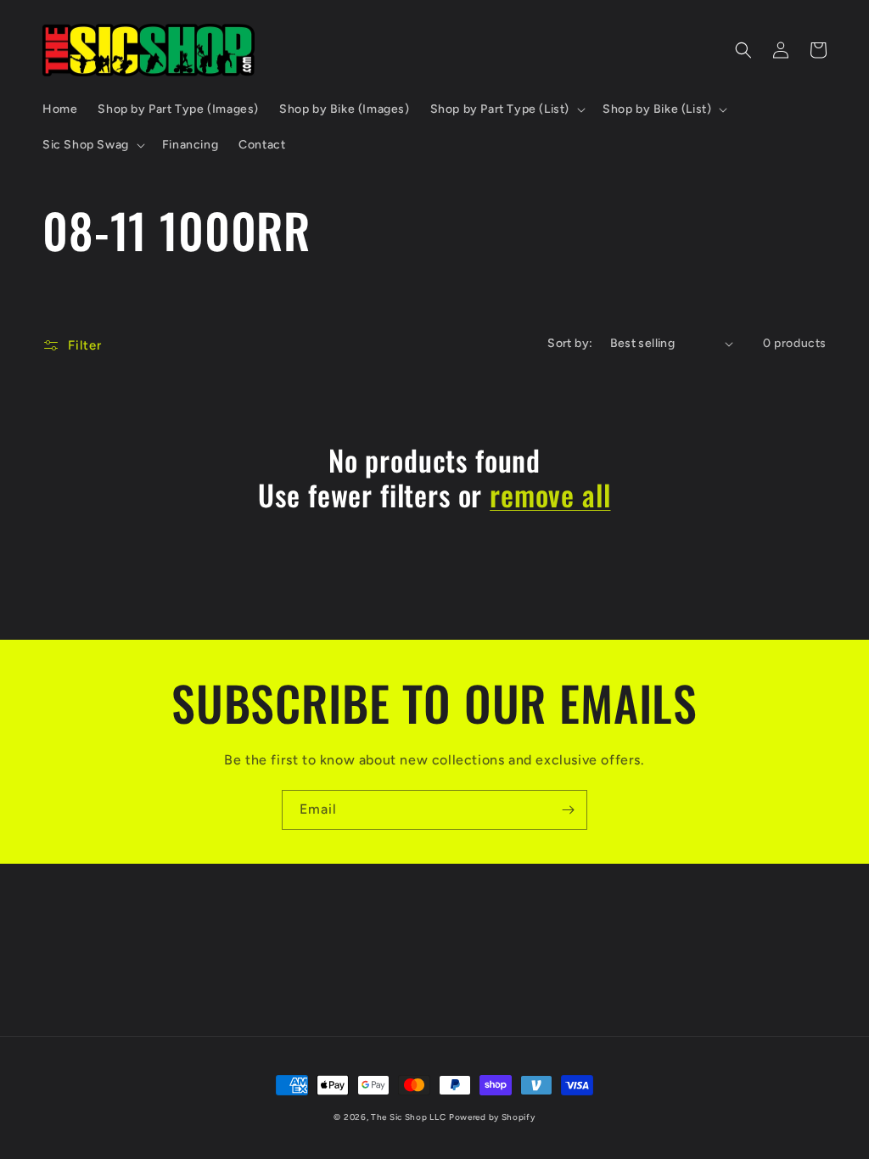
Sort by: (569, 343)
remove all (550, 495)
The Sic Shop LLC (408, 1117)
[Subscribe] (567, 810)
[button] (506, 109)
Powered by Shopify (492, 1117)
